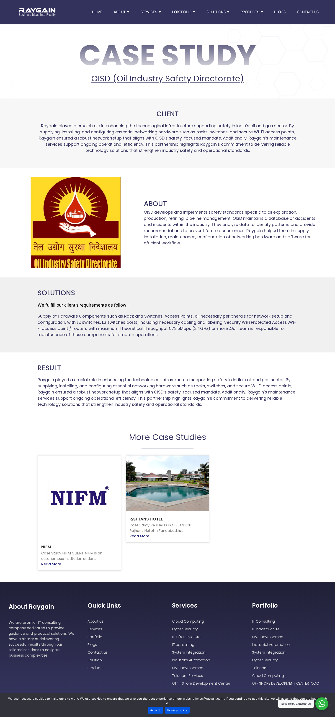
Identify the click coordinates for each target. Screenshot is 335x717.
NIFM (46, 547)
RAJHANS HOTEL (146, 519)
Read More (51, 564)
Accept (155, 710)
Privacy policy (177, 710)
